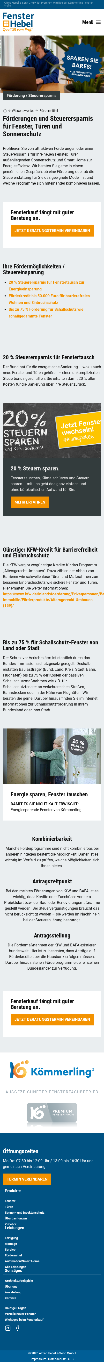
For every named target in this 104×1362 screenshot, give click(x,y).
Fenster (10, 1201)
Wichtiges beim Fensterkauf (24, 1319)
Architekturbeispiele (19, 1281)
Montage (11, 1244)
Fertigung (11, 1238)
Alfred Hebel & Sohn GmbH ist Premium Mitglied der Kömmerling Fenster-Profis (49, 4)
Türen (9, 1207)
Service (10, 1249)
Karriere (10, 1298)
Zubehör (10, 1224)
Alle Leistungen (15, 1267)
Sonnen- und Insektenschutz (25, 1212)
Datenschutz (57, 1359)
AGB (70, 1359)
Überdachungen (16, 1218)
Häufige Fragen (15, 1308)
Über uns (11, 1286)
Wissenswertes (23, 111)
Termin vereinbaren (27, 1179)
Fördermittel (48, 111)
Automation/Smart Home (22, 1261)
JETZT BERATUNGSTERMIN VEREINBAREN (52, 230)
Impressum (38, 1359)
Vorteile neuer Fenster (20, 1314)
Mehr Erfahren (30, 502)
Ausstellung (13, 1292)
